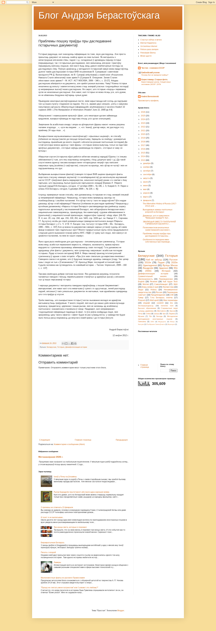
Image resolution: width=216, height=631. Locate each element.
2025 (143, 116)
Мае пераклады (170, 300)
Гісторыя (60, 347)
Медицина (162, 321)
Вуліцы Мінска (170, 265)
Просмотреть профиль (148, 101)
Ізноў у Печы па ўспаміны (65, 477)
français (141, 324)
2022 (143, 127)
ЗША (175, 284)
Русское (173, 259)
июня (145, 185)
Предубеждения (158, 295)
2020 (143, 134)
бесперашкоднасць (146, 306)
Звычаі (172, 311)
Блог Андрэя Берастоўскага (99, 15)
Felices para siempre (149, 49)
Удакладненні (150, 265)
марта (146, 197)
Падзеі (161, 262)
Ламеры (57, 562)
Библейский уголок (150, 72)
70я (150, 316)
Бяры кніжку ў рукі (150, 287)
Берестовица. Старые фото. (154, 79)
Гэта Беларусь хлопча (161, 297)
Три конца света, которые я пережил (70, 527)
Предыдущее (122, 440)
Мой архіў (154, 300)
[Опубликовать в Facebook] (72, 343)
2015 (143, 153)
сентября (147, 174)
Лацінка (172, 314)
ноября (146, 167)
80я (171, 303)
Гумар (140, 297)
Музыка (141, 316)
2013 (143, 160)
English (141, 281)
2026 (143, 112)
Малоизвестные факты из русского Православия (63, 578)
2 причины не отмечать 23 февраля (57, 507)
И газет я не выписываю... (52, 517)
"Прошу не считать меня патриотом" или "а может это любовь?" (69, 587)
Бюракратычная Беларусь (52, 542)
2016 (143, 149)
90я (176, 268)
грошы (156, 314)
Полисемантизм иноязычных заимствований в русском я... (157, 228)
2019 (143, 138)
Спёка (148, 314)
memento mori (167, 306)
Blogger (120, 610)
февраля (147, 200)
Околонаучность (145, 279)
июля (145, 182)
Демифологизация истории (76, 347)
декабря (147, 163)
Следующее (44, 440)
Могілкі (146, 284)
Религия (153, 281)
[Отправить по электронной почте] (63, 343)
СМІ (171, 295)
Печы (140, 314)
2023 (143, 123)
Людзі (140, 290)
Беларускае (51, 347)
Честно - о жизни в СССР (152, 68)
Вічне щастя (145, 56)
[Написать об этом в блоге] (66, 343)
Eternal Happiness (148, 43)
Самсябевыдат (161, 284)
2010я (148, 262)
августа (146, 178)
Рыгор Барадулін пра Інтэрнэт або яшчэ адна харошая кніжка (81, 492)
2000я (148, 271)
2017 (143, 145)
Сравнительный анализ (152, 276)
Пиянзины (142, 321)
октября (147, 171)
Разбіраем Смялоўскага (156, 324)
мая (145, 189)
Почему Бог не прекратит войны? (154, 75)
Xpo (164, 314)
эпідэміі (146, 303)
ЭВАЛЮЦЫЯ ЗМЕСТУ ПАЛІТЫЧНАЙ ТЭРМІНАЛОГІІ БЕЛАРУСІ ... (159, 223)
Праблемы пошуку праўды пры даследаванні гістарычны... (157, 234)
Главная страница (83, 440)
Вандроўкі (148, 268)
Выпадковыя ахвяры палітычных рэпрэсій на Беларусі (157, 211)
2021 (143, 130)
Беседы (159, 316)
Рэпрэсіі (141, 300)
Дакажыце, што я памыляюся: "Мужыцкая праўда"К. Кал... (156, 217)
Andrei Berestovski (150, 96)
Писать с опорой (48, 552)
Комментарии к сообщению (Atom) (69, 444)
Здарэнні (163, 268)
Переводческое (166, 279)
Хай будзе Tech (170, 281)
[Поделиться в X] (69, 343)
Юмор (172, 321)
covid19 (160, 303)
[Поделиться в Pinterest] (75, 343)
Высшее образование (147, 308)
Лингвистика (168, 287)
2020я (174, 262)
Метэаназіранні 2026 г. (50, 457)
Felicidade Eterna (148, 53)
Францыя (171, 324)
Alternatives (161, 311)
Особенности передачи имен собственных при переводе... (157, 240)
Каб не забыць (154, 259)
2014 (143, 156)
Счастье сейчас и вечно (151, 40)
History (154, 290)
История (166, 271)
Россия (159, 292)
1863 (152, 321)
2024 (143, 119)
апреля (146, 193)
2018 (143, 142)
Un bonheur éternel (148, 46)
